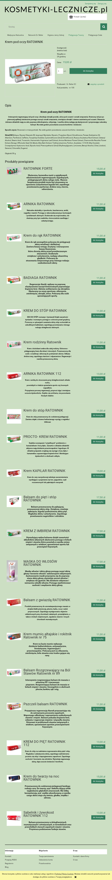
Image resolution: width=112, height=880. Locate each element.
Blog (6, 867)
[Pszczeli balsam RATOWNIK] (14, 706)
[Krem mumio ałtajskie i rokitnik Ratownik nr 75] (14, 636)
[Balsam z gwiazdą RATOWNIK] (14, 602)
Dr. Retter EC (71, 84)
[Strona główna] (56, 10)
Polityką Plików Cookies (64, 874)
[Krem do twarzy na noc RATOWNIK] (14, 778)
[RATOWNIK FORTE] (14, 170)
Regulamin (9, 863)
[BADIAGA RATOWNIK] (14, 280)
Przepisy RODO (11, 860)
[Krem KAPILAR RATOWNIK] (14, 473)
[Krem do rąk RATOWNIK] (14, 237)
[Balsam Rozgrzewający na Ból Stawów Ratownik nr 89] (14, 672)
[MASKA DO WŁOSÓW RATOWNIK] (14, 571)
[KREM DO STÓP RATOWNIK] (14, 313)
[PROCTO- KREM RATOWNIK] (14, 439)
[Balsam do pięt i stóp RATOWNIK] (14, 501)
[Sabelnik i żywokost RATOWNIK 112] (14, 818)
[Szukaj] (103, 26)
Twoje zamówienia (46, 856)
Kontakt (8, 856)
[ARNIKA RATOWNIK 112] (14, 376)
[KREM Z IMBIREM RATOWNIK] (14, 533)
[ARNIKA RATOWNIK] (14, 206)
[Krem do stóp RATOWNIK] (14, 416)
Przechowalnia (45, 863)
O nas (75, 860)
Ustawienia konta (46, 860)
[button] (95, 84)
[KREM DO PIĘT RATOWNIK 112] (14, 747)
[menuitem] (15, 35)
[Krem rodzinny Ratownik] (14, 344)
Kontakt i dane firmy (81, 856)
